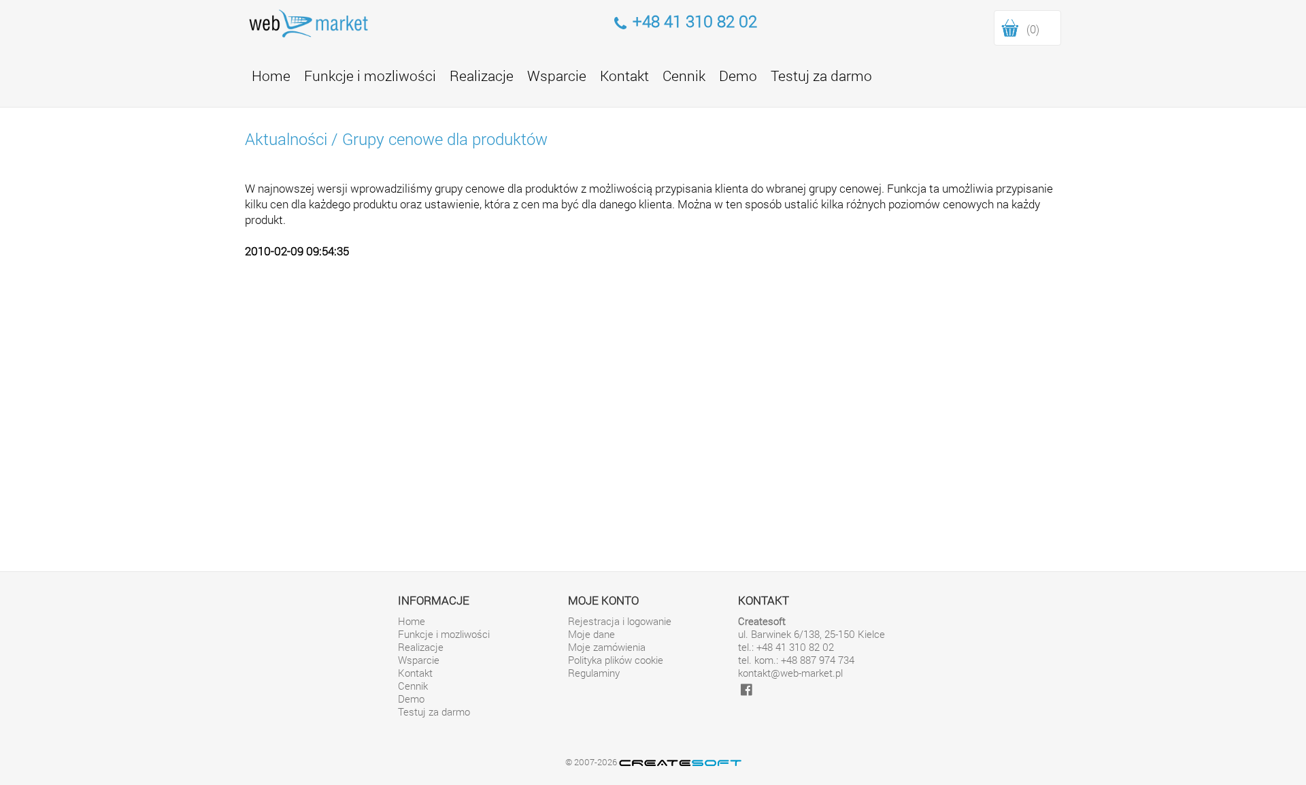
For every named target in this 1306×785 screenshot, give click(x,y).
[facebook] (746, 689)
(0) (1032, 29)
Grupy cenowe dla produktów (445, 139)
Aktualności (286, 139)
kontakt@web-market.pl (790, 673)
